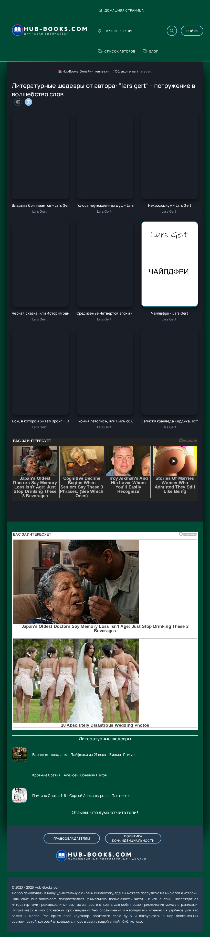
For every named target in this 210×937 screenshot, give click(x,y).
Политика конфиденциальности (133, 838)
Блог (153, 51)
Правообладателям (72, 838)
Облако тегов (125, 71)
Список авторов (119, 51)
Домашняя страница (124, 10)
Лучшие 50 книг (118, 31)
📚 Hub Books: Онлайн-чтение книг (84, 71)
